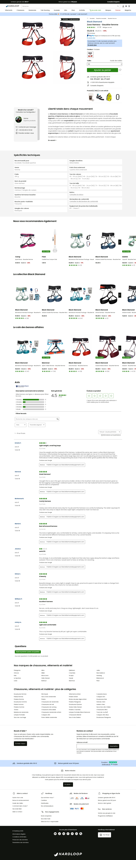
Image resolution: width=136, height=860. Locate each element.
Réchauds (44, 694)
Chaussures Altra (101, 709)
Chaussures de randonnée (50, 702)
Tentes (16, 709)
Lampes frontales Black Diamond (79, 712)
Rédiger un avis (107, 27)
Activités (82, 10)
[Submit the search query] (118, 6)
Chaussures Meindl (75, 715)
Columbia (72, 673)
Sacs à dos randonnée (48, 696)
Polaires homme (19, 707)
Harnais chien (100, 702)
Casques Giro (100, 696)
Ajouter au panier (102, 70)
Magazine (128, 10)
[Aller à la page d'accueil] (88, 18)
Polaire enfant (73, 696)
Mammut (72, 680)
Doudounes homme (20, 702)
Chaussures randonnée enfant (51, 712)
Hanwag (99, 675)
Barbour (44, 680)
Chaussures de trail (47, 704)
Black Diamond (94, 22)
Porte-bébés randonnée (49, 717)
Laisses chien (100, 704)
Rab (15, 675)
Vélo (65, 10)
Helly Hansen (45, 678)
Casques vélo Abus (102, 715)
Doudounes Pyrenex (75, 704)
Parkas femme (18, 696)
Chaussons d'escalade (48, 709)
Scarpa (71, 675)
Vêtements (8, 10)
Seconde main (96, 10)
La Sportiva (17, 678)
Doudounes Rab (101, 699)
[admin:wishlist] (120, 70)
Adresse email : (82, 742)
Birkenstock (100, 678)
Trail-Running (45, 10)
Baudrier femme (112, 18)
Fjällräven (72, 670)
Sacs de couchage (20, 717)
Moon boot (44, 675)
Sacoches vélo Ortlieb (103, 707)
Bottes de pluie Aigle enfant (78, 699)
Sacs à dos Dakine (75, 717)
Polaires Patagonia (75, 702)
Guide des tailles (116, 60)
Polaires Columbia (74, 709)
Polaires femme (19, 699)
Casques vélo (45, 715)
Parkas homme (18, 704)
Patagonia (17, 670)
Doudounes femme (20, 694)
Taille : (89, 60)
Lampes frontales (19, 715)
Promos (117, 10)
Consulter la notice (76, 194)
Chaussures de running (48, 707)
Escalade (57, 10)
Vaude (71, 678)
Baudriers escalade (101, 18)
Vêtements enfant (75, 694)
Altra (42, 670)
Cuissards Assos (101, 694)
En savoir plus (92, 45)
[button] (34, 34)
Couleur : (93, 49)
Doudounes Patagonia (103, 717)
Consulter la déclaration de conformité (83, 201)
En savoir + (52, 140)
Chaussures (20, 10)
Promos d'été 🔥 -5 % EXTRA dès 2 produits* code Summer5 (68, 14)
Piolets (43, 699)
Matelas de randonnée (21, 712)
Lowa (15, 680)
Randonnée (32, 10)
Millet (43, 673)
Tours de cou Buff (102, 712)
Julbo (98, 670)
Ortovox (16, 673)
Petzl (97, 680)
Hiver (73, 10)
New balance (100, 673)
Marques (108, 10)
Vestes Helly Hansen (75, 707)
